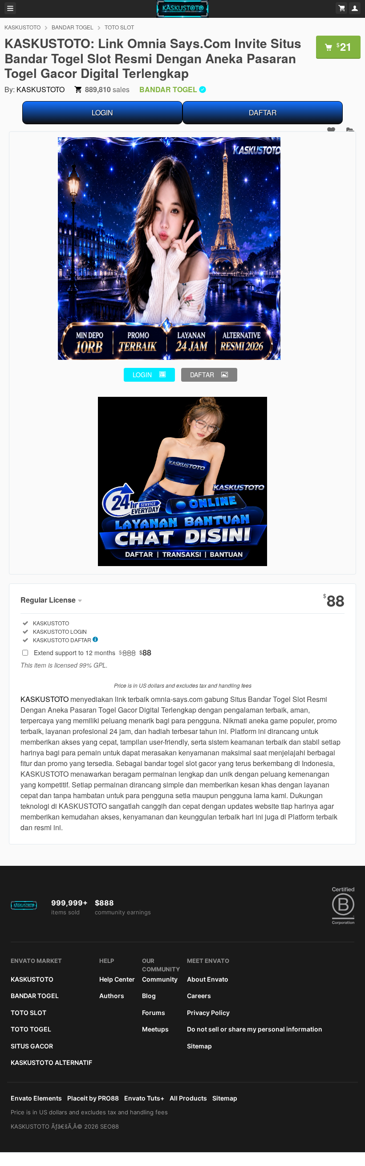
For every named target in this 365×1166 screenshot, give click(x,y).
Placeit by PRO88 (93, 1098)
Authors (111, 995)
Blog (149, 995)
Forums (153, 1012)
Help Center (117, 979)
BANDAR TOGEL (72, 27)
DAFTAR (263, 112)
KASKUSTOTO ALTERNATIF (51, 1062)
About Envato (207, 979)
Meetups (155, 1029)
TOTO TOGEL (31, 1029)
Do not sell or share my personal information (254, 1029)
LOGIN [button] (142, 374)
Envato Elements (36, 1098)
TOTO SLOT (119, 27)
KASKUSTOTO (22, 27)
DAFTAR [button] (202, 374)
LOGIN (102, 112)
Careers (199, 995)
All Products (188, 1098)
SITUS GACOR (32, 1046)
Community (160, 979)
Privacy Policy (208, 1012)
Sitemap (199, 1046)
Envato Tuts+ (144, 1098)
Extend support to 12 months (92, 652)
